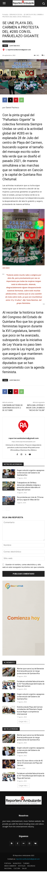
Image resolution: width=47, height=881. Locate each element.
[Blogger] (11, 843)
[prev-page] (3, 509)
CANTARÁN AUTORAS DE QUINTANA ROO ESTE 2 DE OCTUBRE (12, 407)
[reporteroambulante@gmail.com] (4, 49)
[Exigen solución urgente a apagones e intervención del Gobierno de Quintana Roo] (8, 473)
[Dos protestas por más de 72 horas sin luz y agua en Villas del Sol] (8, 500)
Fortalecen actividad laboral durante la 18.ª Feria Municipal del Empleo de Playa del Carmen (30, 683)
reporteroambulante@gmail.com (19, 50)
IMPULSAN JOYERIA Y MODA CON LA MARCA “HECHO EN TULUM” (35, 407)
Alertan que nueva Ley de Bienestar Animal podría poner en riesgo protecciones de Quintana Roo (30, 671)
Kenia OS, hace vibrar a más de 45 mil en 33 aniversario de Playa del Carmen (30, 763)
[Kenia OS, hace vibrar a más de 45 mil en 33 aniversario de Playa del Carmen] (8, 764)
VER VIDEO (6, 268)
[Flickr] (23, 843)
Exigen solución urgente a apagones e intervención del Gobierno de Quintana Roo (30, 472)
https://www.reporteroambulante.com (23, 441)
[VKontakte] (35, 843)
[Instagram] (21, 454)
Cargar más (23, 721)
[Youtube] (30, 454)
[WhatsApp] (21, 100)
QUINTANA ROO (14, 46)
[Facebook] (4, 100)
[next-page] (7, 509)
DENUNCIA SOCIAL (16, 15)
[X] (10, 100)
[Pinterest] (15, 100)
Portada (5, 15)
